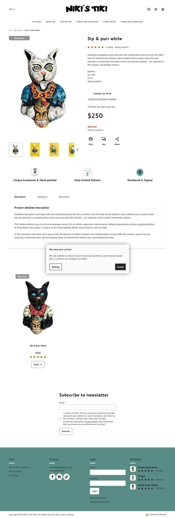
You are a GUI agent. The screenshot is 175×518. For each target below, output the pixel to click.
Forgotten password (100, 501)
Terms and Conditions (19, 467)
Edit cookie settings (65, 514)
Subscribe (66, 431)
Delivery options (96, 130)
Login (94, 491)
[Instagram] (59, 477)
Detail (36, 364)
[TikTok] (66, 477)
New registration (98, 497)
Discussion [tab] (64, 196)
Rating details (122, 47)
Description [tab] (20, 196)
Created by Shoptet (157, 514)
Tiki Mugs (14, 475)
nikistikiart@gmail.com (60, 467)
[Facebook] (52, 477)
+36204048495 (57, 470)
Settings (56, 266)
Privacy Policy (15, 471)
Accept (120, 266)
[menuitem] (37, 21)
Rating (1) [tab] (42, 196)
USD (10, 9)
